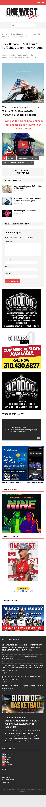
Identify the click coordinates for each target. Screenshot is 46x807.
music (34, 158)
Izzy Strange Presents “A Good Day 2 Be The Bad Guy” (28, 187)
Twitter (7, 762)
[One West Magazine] (23, 13)
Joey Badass (23, 158)
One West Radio (8, 780)
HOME (17, 57)
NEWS (28, 57)
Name (7, 259)
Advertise (5, 775)
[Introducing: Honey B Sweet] (7, 215)
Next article (23, 173)
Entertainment (8, 57)
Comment (8, 241)
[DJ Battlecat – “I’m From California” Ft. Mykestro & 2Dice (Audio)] (7, 203)
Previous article (23, 170)
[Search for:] (23, 25)
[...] (29, 741)
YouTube (8, 764)
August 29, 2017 (10, 55)
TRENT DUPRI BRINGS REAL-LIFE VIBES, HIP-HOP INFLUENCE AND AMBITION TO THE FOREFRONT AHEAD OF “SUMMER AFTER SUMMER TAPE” (22, 667)
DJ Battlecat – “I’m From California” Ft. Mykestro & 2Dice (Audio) (28, 199)
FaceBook (8, 754)
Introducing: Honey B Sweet (25, 210)
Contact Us (6, 777)
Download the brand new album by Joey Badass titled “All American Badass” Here (23, 124)
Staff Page (6, 782)
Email (7, 266)
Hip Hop (11, 158)
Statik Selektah (17, 163)
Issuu (7, 759)
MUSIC (22, 57)
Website (8, 273)
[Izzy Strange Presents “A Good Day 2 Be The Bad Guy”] (7, 191)
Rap (5, 163)
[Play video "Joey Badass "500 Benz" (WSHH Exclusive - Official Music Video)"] (23, 144)
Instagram (9, 757)
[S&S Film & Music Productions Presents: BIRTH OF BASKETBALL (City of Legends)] (23, 704)
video (30, 163)
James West (24, 55)
